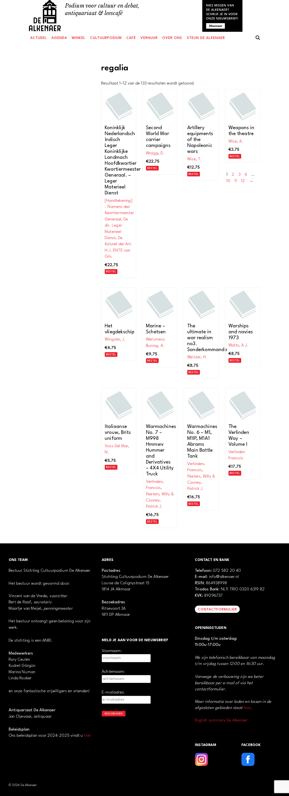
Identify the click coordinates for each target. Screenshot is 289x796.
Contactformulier (217, 609)
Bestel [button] (111, 271)
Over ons (172, 38)
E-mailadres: (113, 692)
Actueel (38, 38)
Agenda (59, 38)
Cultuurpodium (106, 38)
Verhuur (149, 38)
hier (87, 736)
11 (235, 181)
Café (131, 38)
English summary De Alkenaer (221, 720)
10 (228, 181)
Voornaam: (112, 651)
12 (243, 181)
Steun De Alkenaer (206, 38)
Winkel (78, 38)
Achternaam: (113, 672)
